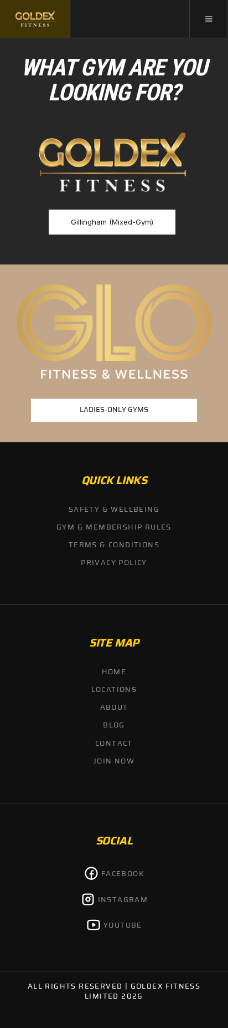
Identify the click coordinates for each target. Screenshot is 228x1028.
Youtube (122, 925)
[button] (208, 19)
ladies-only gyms (114, 410)
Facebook (122, 874)
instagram (123, 900)
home (114, 672)
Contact (114, 743)
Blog (114, 725)
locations (114, 690)
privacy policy (114, 563)
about (114, 707)
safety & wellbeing (114, 509)
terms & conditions (114, 545)
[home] (35, 19)
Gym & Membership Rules (114, 527)
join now (114, 761)
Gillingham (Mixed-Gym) (112, 221)
